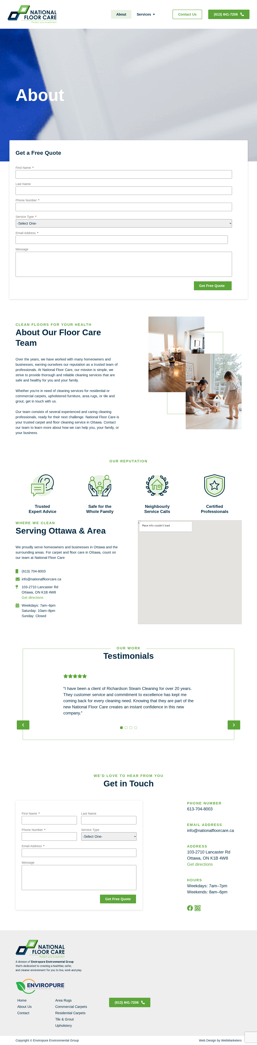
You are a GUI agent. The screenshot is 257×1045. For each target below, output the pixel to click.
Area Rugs (63, 1000)
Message (22, 249)
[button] (23, 725)
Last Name (23, 184)
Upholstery (63, 1025)
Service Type (26, 216)
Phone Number (27, 200)
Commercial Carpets (71, 1007)
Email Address (27, 233)
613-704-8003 (200, 809)
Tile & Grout (64, 1019)
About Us (24, 1007)
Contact (23, 1013)
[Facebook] (190, 908)
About (121, 14)
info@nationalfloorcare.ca (210, 830)
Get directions (32, 597)
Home (22, 1000)
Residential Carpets (70, 1013)
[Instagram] (198, 908)
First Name (25, 167)
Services (144, 14)
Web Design (207, 1040)
